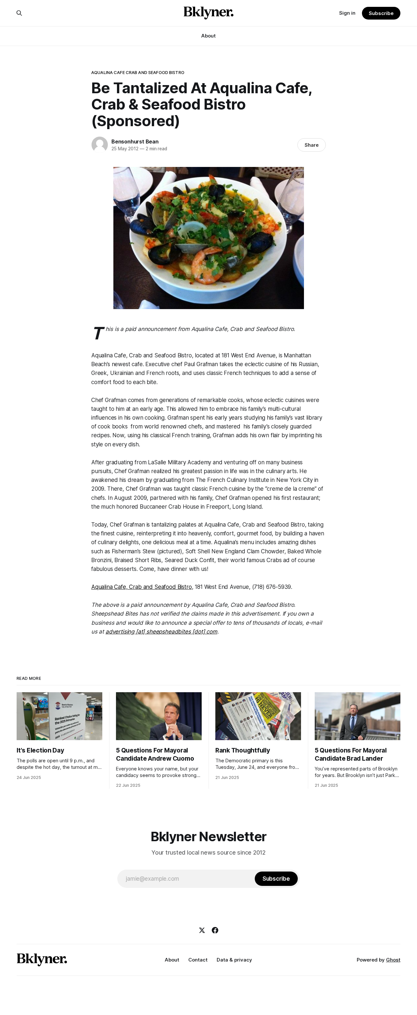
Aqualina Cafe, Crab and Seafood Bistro (141, 587)
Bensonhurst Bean (135, 141)
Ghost (393, 960)
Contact (198, 960)
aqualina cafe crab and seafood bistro (137, 72)
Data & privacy (234, 960)
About (208, 36)
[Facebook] (215, 930)
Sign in (347, 13)
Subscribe (381, 13)
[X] (202, 930)
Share (312, 145)
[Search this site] (19, 13)
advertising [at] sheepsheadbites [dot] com (161, 631)
